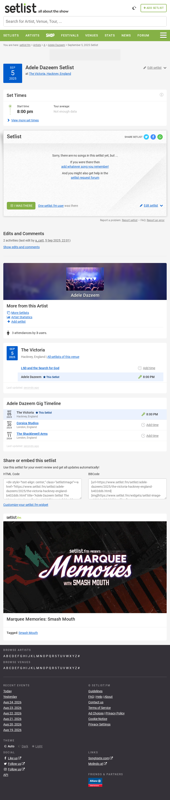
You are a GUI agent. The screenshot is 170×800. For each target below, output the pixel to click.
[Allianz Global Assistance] (95, 782)
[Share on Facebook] (153, 136)
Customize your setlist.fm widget (25, 504)
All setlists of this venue (63, 357)
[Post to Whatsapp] (160, 136)
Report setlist (129, 220)
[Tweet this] (146, 136)
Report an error (155, 220)
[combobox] (85, 21)
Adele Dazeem (41, 68)
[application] (85, 567)
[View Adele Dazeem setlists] (85, 277)
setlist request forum (85, 177)
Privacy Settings (99, 724)
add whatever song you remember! (85, 166)
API (5, 775)
